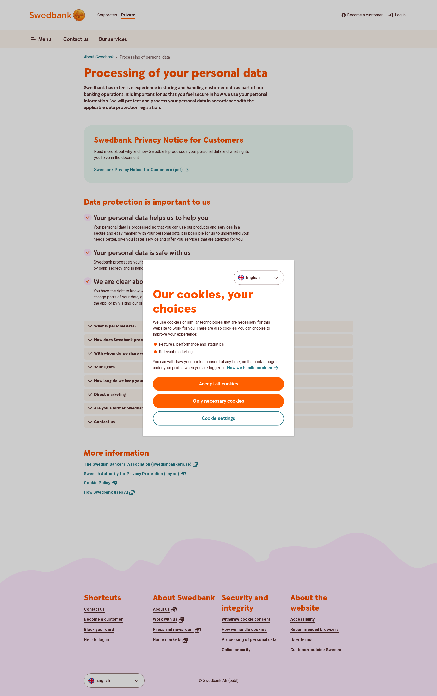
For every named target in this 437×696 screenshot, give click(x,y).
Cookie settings (218, 418)
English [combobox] (253, 277)
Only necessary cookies (218, 401)
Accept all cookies (218, 384)
